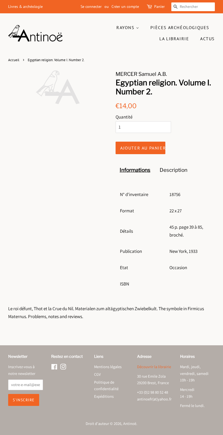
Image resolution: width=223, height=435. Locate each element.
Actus (207, 38)
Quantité (124, 117)
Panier (159, 6)
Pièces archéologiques (179, 27)
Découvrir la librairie (154, 366)
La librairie (174, 38)
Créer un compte (125, 6)
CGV (97, 374)
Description (173, 170)
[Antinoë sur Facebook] (54, 367)
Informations (135, 170)
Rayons (126, 27)
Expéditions (104, 396)
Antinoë (129, 423)
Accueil (13, 60)
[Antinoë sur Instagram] (63, 367)
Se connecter (91, 6)
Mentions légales (108, 366)
